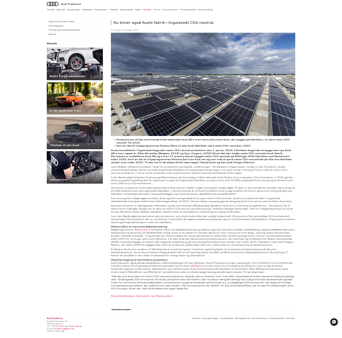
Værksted (87, 10)
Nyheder (147, 10)
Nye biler (61, 10)
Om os (157, 10)
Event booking (205, 10)
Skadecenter (100, 10)
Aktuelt (52, 34)
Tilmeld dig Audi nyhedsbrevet (64, 30)
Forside (50, 10)
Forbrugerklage (210, 318)
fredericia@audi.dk (64, 329)
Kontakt (290, 318)
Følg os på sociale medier (61, 21)
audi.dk (196, 318)
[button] (334, 322)
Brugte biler (74, 10)
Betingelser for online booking (251, 318)
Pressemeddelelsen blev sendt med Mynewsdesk (141, 296)
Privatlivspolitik (188, 10)
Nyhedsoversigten (121, 309)
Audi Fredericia (71, 4)
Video (138, 10)
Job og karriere (170, 10)
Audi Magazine (55, 26)
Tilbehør (114, 10)
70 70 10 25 (58, 326)
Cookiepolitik (226, 318)
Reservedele (126, 10)
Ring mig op (76, 326)
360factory (197, 265)
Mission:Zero (142, 229)
